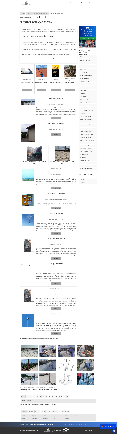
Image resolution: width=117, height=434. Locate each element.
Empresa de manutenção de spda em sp (87, 125)
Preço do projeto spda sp (85, 157)
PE (49, 396)
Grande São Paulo (56, 411)
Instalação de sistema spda (86, 137)
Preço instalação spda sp (85, 78)
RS (46, 396)
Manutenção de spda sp (85, 102)
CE (56, 396)
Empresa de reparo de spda (85, 131)
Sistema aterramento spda (85, 148)
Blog (83, 3)
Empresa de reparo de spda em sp (87, 134)
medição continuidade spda (86, 168)
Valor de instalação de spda (86, 151)
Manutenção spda (35, 17)
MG (30, 396)
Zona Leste (49, 411)
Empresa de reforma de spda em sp (87, 128)
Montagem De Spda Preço (85, 160)
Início (65, 3)
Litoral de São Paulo (65, 411)
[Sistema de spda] (66, 365)
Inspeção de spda (83, 96)
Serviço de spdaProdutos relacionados (84, 52)
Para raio (82, 179)
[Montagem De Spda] (28, 320)
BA (52, 396)
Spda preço (43, 17)
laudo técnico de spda (84, 166)
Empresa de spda (83, 90)
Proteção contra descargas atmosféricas (86, 66)
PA (67, 396)
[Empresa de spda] (28, 175)
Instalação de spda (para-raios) (86, 110)
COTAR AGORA (27, 90)
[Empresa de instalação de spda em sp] (85, 379)
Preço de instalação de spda (86, 75)
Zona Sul (43, 411)
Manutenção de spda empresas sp (87, 140)
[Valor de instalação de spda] (66, 379)
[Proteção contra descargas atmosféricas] (29, 351)
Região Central (24, 411)
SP (37, 396)
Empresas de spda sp (84, 93)
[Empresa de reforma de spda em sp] (29, 379)
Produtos (92, 3)
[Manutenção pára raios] (28, 295)
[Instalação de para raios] (27, 265)
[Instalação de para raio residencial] (28, 245)
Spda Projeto (82, 163)
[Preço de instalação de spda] (34, 153)
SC (43, 396)
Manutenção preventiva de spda (87, 143)
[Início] (26, 3)
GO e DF (60, 396)
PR (40, 396)
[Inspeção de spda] (47, 379)
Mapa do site (84, 424)
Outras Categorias (86, 174)
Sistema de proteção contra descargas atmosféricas (86, 60)
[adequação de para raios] (28, 220)
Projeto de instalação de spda (86, 146)
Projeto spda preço (84, 99)
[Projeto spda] (47, 365)
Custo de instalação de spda (86, 116)
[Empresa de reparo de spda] (47, 351)
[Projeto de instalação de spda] (85, 365)
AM (64, 396)
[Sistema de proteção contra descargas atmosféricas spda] (29, 365)
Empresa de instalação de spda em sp (88, 122)
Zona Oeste (37, 411)
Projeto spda (49, 17)
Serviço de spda (83, 113)
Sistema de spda (83, 63)
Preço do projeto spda (84, 154)
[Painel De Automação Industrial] (28, 200)
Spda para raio (83, 69)
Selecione (23, 396)
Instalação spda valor (84, 81)
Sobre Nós (73, 3)
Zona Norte (31, 411)
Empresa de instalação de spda (86, 119)
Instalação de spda (84, 72)
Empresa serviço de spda (85, 107)
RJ (27, 396)
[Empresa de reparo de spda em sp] (85, 351)
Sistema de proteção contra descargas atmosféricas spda (86, 87)
